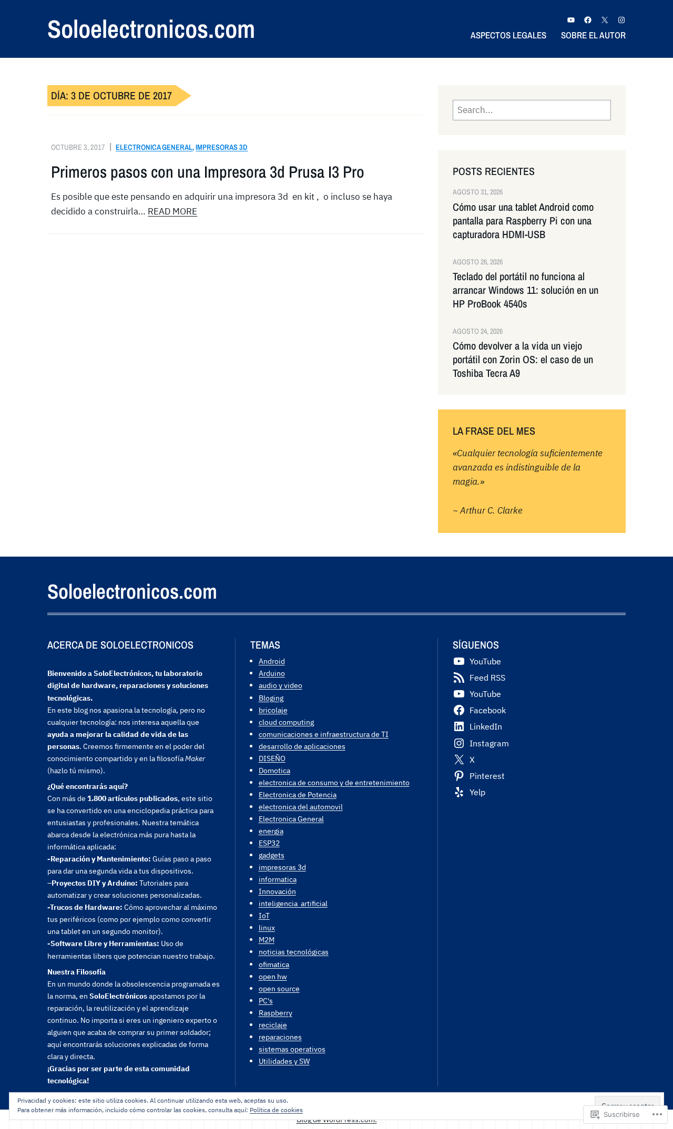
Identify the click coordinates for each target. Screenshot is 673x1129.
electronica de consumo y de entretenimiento (334, 782)
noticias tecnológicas (294, 952)
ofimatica (274, 964)
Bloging (271, 698)
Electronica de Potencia (297, 794)
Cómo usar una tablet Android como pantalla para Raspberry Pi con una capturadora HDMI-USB (523, 220)
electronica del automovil (301, 807)
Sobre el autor (593, 35)
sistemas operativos (292, 1049)
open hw (273, 976)
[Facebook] (588, 20)
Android (272, 661)
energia (271, 831)
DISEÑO (272, 758)
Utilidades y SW (284, 1061)
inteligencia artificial (293, 903)
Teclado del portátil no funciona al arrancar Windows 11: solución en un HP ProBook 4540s (525, 290)
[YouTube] (571, 20)
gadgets (271, 855)
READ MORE (172, 211)
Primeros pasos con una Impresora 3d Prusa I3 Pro (207, 171)
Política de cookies (276, 1110)
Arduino (272, 673)
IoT (264, 915)
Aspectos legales (508, 35)
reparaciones (280, 1037)
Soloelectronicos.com (151, 29)
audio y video (280, 685)
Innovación (277, 891)
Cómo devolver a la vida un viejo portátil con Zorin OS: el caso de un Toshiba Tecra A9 (523, 359)
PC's (266, 1000)
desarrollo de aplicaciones (302, 746)
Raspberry (275, 1013)
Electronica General (154, 147)
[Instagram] (621, 20)
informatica (278, 879)
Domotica (274, 770)
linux (267, 927)
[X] (604, 20)
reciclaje (273, 1025)
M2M (266, 940)
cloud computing (286, 722)
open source (279, 988)
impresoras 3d (222, 147)
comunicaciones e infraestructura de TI (324, 734)
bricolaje (273, 710)
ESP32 (269, 843)
